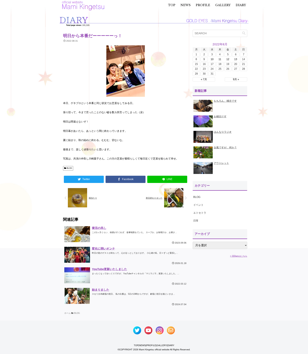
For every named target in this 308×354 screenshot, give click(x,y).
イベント (198, 205)
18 (219, 64)
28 (243, 69)
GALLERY (162, 345)
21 (243, 64)
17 (212, 64)
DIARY (170, 345)
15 (196, 64)
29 (196, 73)
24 (212, 69)
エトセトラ (199, 212)
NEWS (142, 345)
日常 (195, 220)
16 (204, 64)
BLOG (69, 168)
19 (227, 64)
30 (204, 73)
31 (212, 73)
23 (204, 69)
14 (243, 59)
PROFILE (151, 345)
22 (196, 69)
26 (227, 69)
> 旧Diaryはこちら (238, 256)
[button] (244, 33)
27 (235, 69)
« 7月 (204, 79)
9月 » (236, 79)
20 (235, 64)
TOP (136, 345)
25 (219, 69)
